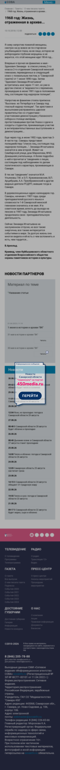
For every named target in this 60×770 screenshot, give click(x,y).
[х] (30, 385)
